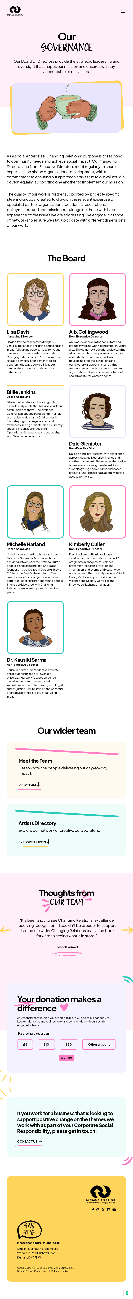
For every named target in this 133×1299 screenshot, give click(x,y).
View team (27, 785)
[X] (103, 1210)
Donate (66, 1057)
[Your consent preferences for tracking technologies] (127, 1293)
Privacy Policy (41, 1271)
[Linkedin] (108, 1210)
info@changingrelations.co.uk (38, 1243)
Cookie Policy (24, 1271)
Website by (59, 1271)
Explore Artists (32, 842)
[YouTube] (114, 1210)
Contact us (27, 1141)
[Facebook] (93, 1210)
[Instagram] (97, 1210)
